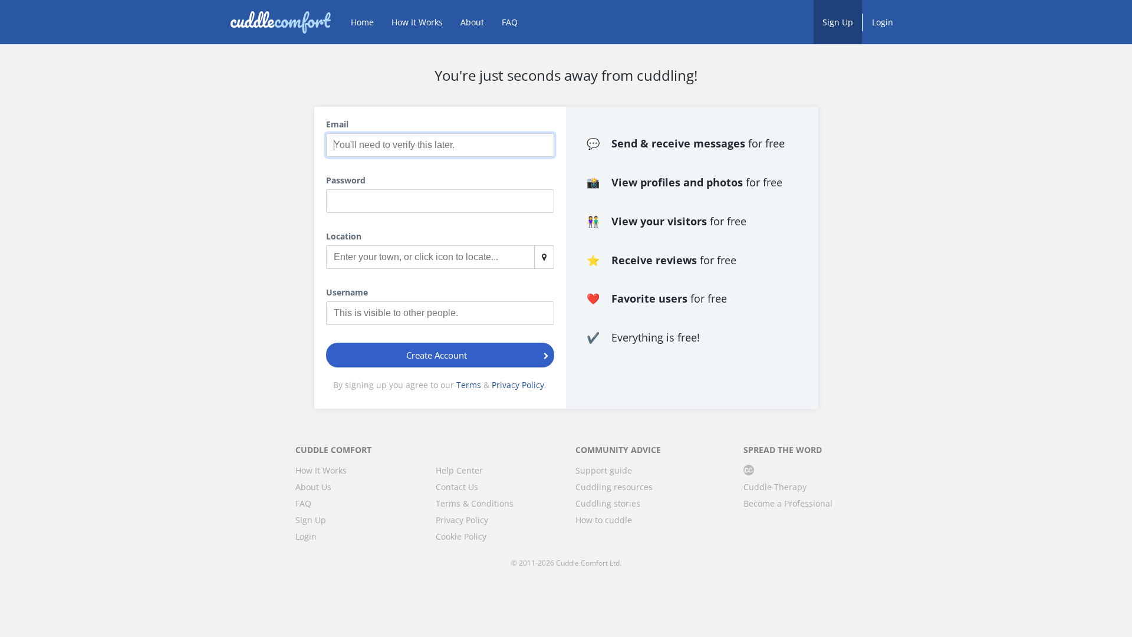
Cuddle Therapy (775, 486)
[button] (546, 201)
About (472, 22)
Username (347, 292)
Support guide (603, 470)
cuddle (280, 21)
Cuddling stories (607, 503)
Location (343, 236)
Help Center (459, 470)
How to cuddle (603, 520)
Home (362, 22)
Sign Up (837, 22)
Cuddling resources (614, 486)
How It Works (417, 22)
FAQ (510, 22)
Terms (468, 384)
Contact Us (457, 486)
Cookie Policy (461, 536)
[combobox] (440, 257)
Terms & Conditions (475, 503)
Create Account (436, 355)
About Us (313, 486)
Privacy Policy (518, 384)
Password (346, 180)
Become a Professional (787, 503)
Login (882, 22)
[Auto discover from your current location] (544, 257)
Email (337, 124)
